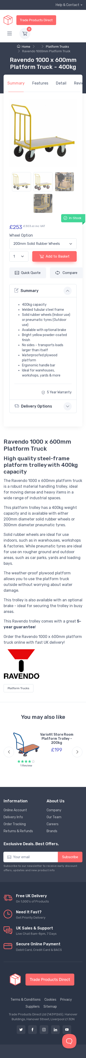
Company (54, 810)
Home (26, 46)
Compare (69, 273)
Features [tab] (40, 83)
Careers (53, 824)
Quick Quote (31, 273)
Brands (52, 831)
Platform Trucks (57, 46)
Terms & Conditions (26, 1000)
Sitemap (50, 1007)
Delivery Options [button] (36, 406)
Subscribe (70, 857)
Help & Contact (67, 5)
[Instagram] (44, 1029)
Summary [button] (29, 290)
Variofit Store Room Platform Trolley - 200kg (56, 739)
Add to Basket (58, 256)
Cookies (50, 1000)
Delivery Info (13, 817)
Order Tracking (15, 824)
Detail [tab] (61, 83)
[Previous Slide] (9, 752)
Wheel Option (21, 235)
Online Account (15, 810)
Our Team (54, 817)
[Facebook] (32, 1029)
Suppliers (33, 1007)
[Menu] (10, 33)
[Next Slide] (77, 752)
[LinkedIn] (55, 1029)
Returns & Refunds (18, 831)
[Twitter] (21, 1029)
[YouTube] (67, 1029)
